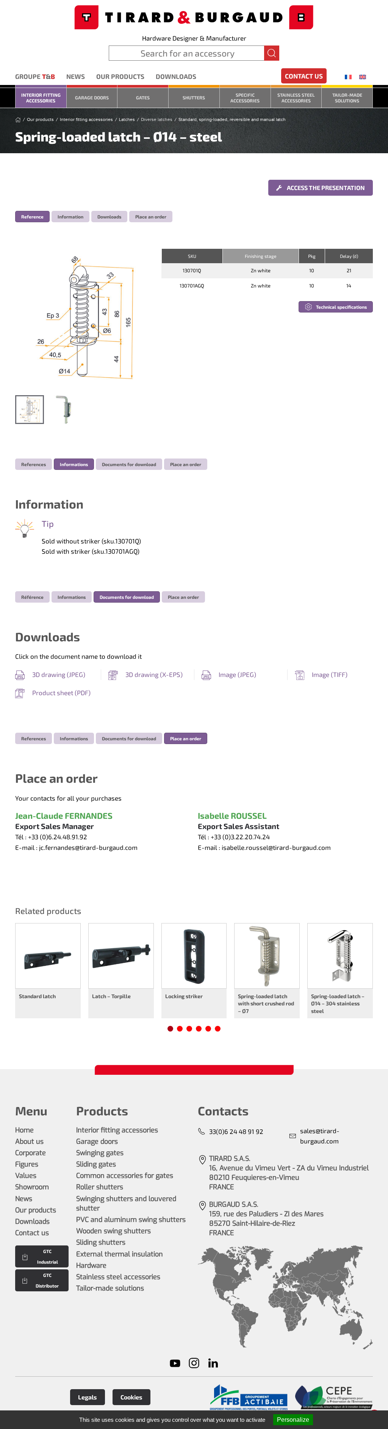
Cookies (131, 1397)
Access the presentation (325, 187)
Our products (120, 76)
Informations (74, 464)
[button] (84, 318)
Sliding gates (96, 1164)
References (33, 464)
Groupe (35, 76)
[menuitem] (348, 76)
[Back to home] (194, 16)
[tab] (29, 409)
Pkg (312, 256)
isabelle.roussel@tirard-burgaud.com (276, 847)
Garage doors (92, 97)
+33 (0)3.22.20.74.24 (240, 836)
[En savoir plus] (249, 1397)
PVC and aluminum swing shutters (131, 1219)
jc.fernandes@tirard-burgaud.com (88, 847)
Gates (143, 97)
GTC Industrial (47, 1256)
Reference (32, 216)
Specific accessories (245, 97)
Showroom (32, 1187)
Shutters (194, 97)
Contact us (304, 76)
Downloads (176, 76)
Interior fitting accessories (41, 97)
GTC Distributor (47, 1280)
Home (24, 1130)
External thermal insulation (119, 1254)
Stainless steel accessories (295, 97)
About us (29, 1141)
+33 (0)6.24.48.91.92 (57, 836)
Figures (26, 1164)
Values (25, 1175)
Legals (87, 1397)
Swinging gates (100, 1152)
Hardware (91, 1265)
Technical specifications (341, 306)
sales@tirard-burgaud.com (320, 1136)
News (75, 76)
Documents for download (129, 464)
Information (70, 216)
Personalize (293, 1419)
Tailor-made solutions (347, 97)
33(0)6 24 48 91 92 (236, 1131)
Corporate (30, 1152)
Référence (32, 597)
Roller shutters (99, 1187)
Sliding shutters (100, 1242)
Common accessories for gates (124, 1175)
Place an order (150, 216)
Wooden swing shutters (113, 1231)
